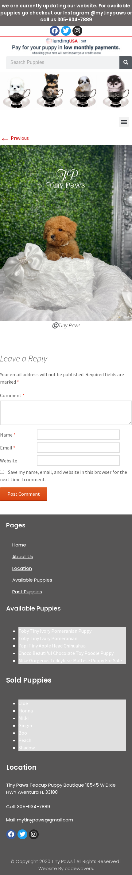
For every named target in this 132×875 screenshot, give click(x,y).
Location (22, 568)
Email (7, 448)
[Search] (125, 62)
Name (8, 435)
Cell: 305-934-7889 (28, 806)
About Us (22, 556)
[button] (124, 122)
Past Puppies (27, 591)
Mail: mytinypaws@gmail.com (39, 820)
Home (19, 545)
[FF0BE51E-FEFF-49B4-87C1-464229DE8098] (66, 232)
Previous (14, 138)
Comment (12, 395)
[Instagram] (77, 31)
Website (8, 461)
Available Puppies (32, 580)
